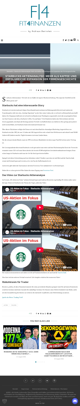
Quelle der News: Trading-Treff (12, 297)
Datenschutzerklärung (39, 389)
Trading (13, 305)
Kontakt (15, 389)
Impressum (25, 389)
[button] (4, 401)
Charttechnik (62, 273)
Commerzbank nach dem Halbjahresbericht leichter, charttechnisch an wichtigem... (59, 354)
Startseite (10, 71)
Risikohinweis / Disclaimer (59, 389)
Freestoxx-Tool (48, 170)
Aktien (6, 305)
